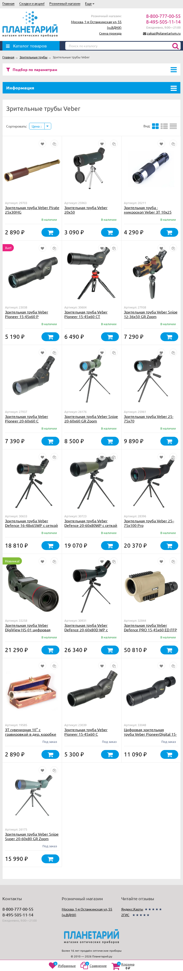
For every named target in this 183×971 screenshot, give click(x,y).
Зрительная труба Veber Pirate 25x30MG (32, 209)
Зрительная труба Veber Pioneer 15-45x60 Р (26, 314)
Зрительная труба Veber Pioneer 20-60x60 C (26, 418)
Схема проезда (110, 33)
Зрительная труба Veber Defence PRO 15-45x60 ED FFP (150, 627)
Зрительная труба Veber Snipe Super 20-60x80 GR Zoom (32, 836)
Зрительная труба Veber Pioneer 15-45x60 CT (85, 314)
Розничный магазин (64, 3)
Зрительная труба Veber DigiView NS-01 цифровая (28, 627)
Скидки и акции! (32, 3)
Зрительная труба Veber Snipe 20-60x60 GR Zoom (91, 418)
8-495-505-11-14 (163, 22)
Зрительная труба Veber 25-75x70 (148, 418)
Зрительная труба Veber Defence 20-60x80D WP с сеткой (86, 630)
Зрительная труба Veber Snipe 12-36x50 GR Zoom (151, 314)
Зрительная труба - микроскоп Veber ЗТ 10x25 (148, 209)
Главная (8, 3)
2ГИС (125, 915)
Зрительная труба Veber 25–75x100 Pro (149, 523)
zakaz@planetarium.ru (164, 33)
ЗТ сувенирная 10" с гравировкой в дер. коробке (30, 731)
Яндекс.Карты (132, 909)
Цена (36, 126)
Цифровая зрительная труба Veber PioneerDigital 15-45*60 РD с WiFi (150, 734)
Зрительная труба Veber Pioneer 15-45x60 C (85, 731)
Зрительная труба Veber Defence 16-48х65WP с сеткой (31, 523)
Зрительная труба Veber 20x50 (85, 209)
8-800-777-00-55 (163, 16)
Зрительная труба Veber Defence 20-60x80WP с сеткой (90, 523)
